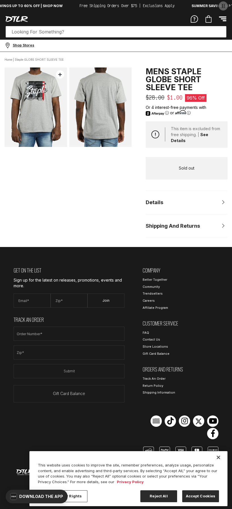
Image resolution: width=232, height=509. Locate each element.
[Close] (218, 457)
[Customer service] (194, 18)
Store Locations (155, 347)
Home (8, 59)
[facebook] (212, 433)
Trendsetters (153, 293)
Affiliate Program (155, 308)
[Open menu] (222, 18)
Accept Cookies (201, 496)
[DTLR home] (17, 19)
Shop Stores (23, 45)
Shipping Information (159, 392)
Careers (149, 301)
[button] (37, 496)
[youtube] (212, 421)
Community (151, 287)
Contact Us (151, 339)
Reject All (158, 496)
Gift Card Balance (69, 393)
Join (105, 300)
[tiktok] (170, 421)
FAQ (146, 333)
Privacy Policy (130, 482)
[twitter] (198, 421)
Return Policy (153, 386)
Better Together (155, 280)
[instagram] (184, 421)
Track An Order (154, 379)
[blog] (156, 421)
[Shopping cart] (208, 19)
